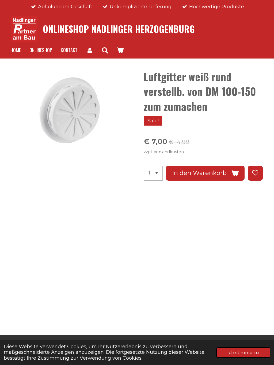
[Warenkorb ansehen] (120, 50)
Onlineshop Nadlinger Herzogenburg (119, 29)
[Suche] (104, 50)
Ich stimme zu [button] (243, 352)
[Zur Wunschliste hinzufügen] (255, 173)
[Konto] (89, 50)
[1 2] (153, 173)
